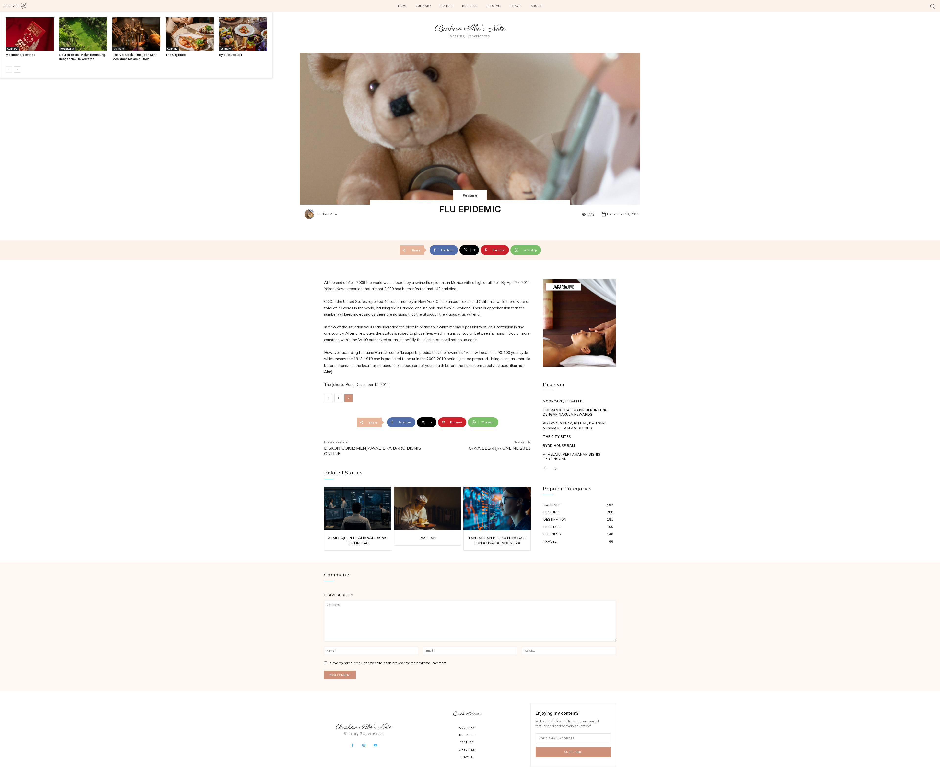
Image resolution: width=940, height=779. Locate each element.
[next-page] (17, 69)
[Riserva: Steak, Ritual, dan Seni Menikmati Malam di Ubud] (136, 34)
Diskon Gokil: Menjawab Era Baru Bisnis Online (372, 450)
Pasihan (427, 538)
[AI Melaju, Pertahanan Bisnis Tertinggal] (357, 508)
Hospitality (67, 48)
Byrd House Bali (230, 55)
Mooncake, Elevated (20, 55)
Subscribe (573, 752)
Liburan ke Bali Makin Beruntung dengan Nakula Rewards (575, 412)
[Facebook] (352, 745)
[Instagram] (363, 745)
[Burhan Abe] (311, 214)
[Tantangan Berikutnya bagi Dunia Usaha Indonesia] (497, 508)
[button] (932, 6)
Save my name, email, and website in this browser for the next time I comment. (388, 663)
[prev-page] (9, 69)
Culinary (12, 48)
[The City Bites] (190, 34)
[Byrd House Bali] (243, 34)
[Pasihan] (427, 508)
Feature (470, 195)
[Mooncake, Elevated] (30, 34)
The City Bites (176, 55)
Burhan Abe (327, 214)
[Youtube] (375, 745)
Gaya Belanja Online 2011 (500, 448)
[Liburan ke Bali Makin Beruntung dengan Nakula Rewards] (83, 34)
